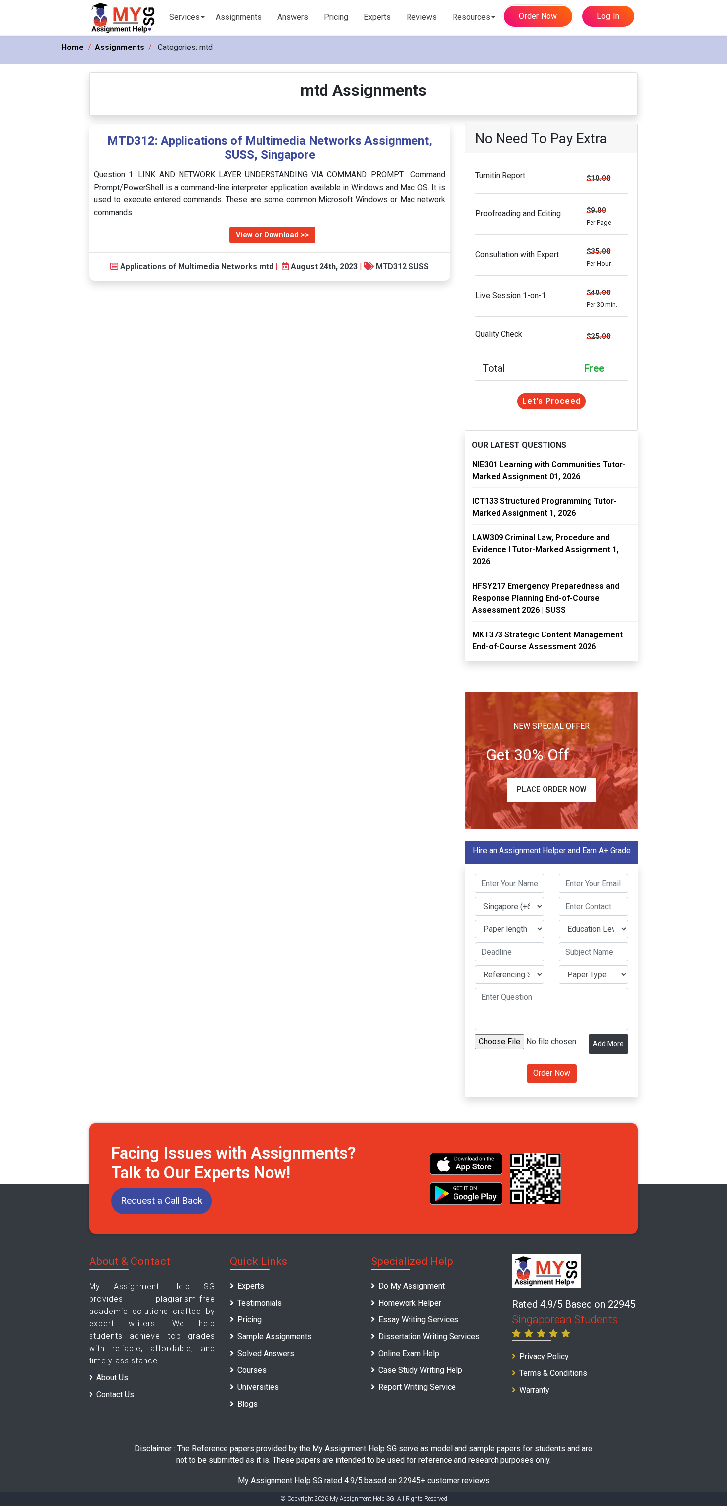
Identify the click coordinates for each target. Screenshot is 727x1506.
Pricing (336, 17)
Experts (377, 17)
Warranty (534, 1390)
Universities (258, 1387)
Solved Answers (265, 1353)
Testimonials (259, 1303)
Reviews (422, 17)
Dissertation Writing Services (429, 1336)
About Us (112, 1377)
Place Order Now (551, 789)
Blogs (247, 1404)
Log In (608, 16)
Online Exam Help (408, 1353)
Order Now (538, 16)
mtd (266, 266)
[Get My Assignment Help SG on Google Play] (466, 1193)
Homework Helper (409, 1303)
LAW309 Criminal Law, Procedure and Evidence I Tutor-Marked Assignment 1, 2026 (545, 549)
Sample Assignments (274, 1336)
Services (184, 17)
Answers (292, 17)
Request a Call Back (161, 1200)
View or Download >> (272, 234)
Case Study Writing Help (420, 1370)
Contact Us (115, 1394)
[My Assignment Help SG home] (123, 17)
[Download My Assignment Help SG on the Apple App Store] (466, 1164)
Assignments (239, 17)
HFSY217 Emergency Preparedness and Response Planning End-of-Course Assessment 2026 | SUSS (545, 598)
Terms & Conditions (553, 1373)
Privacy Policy (544, 1356)
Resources (471, 17)
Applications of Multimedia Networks (188, 266)
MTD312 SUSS (402, 266)
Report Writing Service (417, 1387)
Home (72, 47)
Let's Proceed (551, 401)
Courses (252, 1370)
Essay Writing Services (418, 1319)
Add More (608, 1044)
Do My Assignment (411, 1286)
